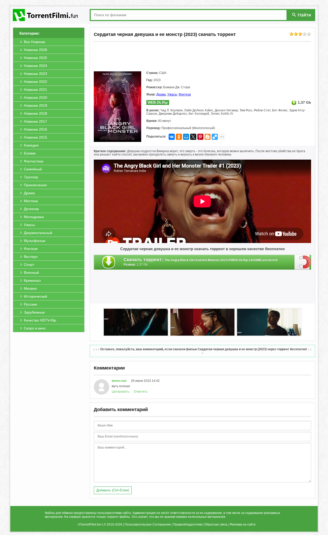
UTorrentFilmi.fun (89, 524)
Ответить (140, 391)
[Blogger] (207, 137)
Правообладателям (187, 524)
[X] (193, 137)
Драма (161, 94)
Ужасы (172, 94)
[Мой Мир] (186, 137)
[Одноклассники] (179, 137)
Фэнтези (185, 94)
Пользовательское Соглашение (148, 524)
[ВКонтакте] (172, 137)
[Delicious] (215, 137)
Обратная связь (216, 524)
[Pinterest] (200, 137)
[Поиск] (302, 15)
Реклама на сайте (243, 524)
